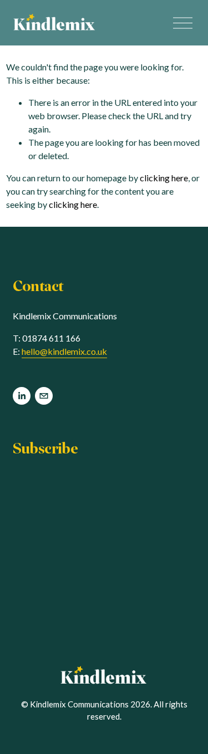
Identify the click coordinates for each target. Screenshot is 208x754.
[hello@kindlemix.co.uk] (44, 396)
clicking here (164, 177)
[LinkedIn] (22, 396)
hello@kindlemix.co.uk (64, 351)
